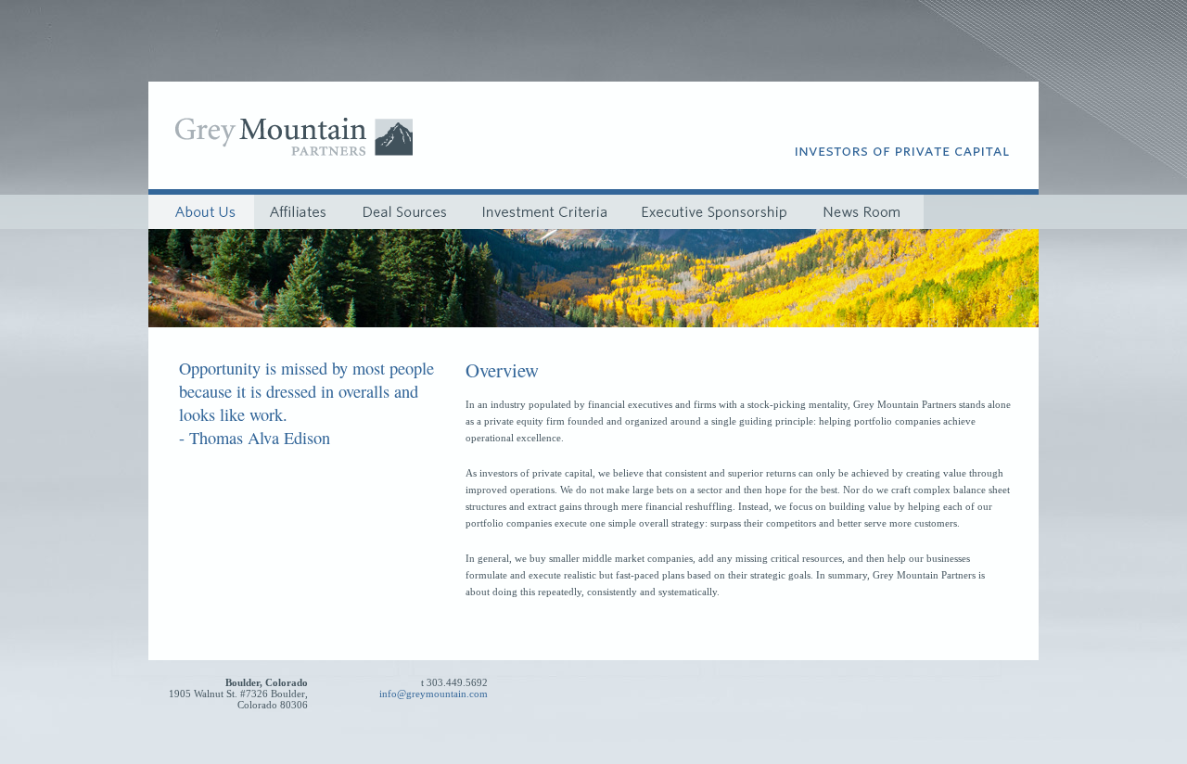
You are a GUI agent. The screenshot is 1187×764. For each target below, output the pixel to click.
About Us (201, 212)
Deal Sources (405, 212)
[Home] (284, 155)
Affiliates (300, 212)
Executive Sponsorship (715, 212)
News (863, 212)
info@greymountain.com (433, 693)
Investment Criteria (545, 212)
